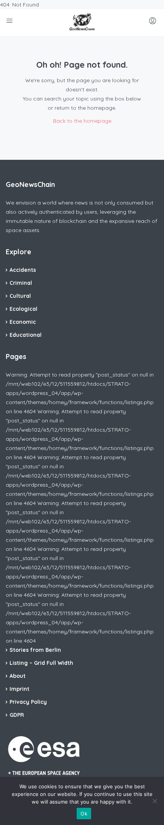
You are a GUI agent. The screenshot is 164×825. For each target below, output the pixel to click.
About (18, 675)
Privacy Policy (28, 701)
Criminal (21, 282)
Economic (23, 321)
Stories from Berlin (35, 649)
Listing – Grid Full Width (41, 662)
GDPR (17, 714)
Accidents (23, 269)
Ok (83, 813)
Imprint (19, 688)
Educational (26, 334)
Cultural (20, 295)
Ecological (23, 308)
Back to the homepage (82, 120)
